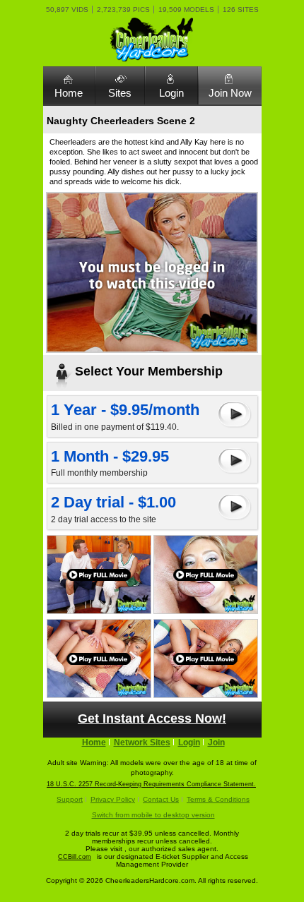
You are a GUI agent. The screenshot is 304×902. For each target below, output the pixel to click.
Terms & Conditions (218, 799)
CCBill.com (74, 856)
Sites (119, 93)
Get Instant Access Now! (152, 718)
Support (70, 799)
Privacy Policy (112, 799)
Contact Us (161, 799)
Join (216, 742)
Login (171, 93)
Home (68, 93)
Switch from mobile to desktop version (153, 815)
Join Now (230, 93)
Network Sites (142, 742)
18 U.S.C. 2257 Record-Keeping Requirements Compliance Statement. (151, 784)
